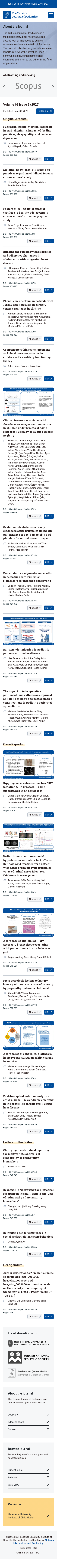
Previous (4, 87)
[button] (51, 15)
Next (53, 87)
